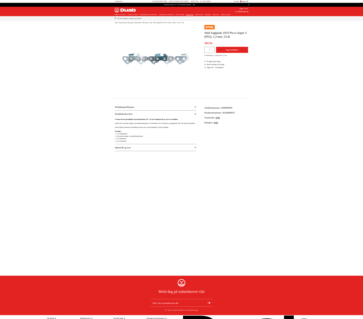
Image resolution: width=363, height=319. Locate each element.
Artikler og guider (225, 14)
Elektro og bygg (179, 14)
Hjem (116, 22)
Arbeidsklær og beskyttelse (166, 14)
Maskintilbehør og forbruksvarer (148, 14)
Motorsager (146, 22)
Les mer (196, 310)
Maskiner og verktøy (120, 14)
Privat (241, 8)
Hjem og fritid (199, 14)
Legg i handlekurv (232, 50)
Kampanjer (208, 14)
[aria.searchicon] (115, 18)
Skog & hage (122, 22)
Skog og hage (189, 14)
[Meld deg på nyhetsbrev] (208, 303)
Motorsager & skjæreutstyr (134, 22)
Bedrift (246, 8)
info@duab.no (119, 1)
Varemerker (216, 14)
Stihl (151, 22)
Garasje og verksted (133, 14)
